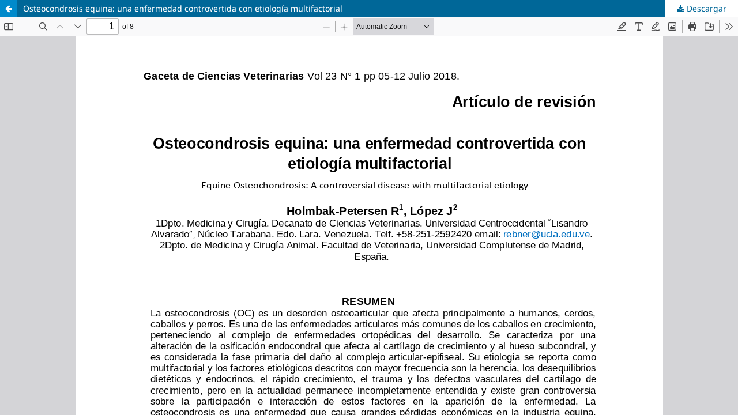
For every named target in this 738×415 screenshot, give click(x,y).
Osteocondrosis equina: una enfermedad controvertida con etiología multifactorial (182, 8)
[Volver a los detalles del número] (8, 8)
